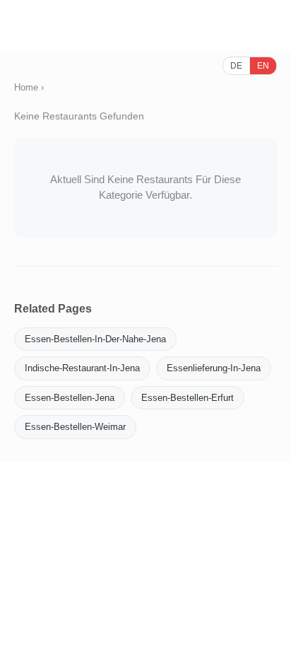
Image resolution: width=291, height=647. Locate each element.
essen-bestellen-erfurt (187, 397)
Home (26, 87)
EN (263, 66)
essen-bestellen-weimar (75, 426)
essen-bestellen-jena (69, 397)
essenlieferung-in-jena (214, 368)
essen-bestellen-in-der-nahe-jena (95, 339)
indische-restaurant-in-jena (82, 368)
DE (236, 66)
